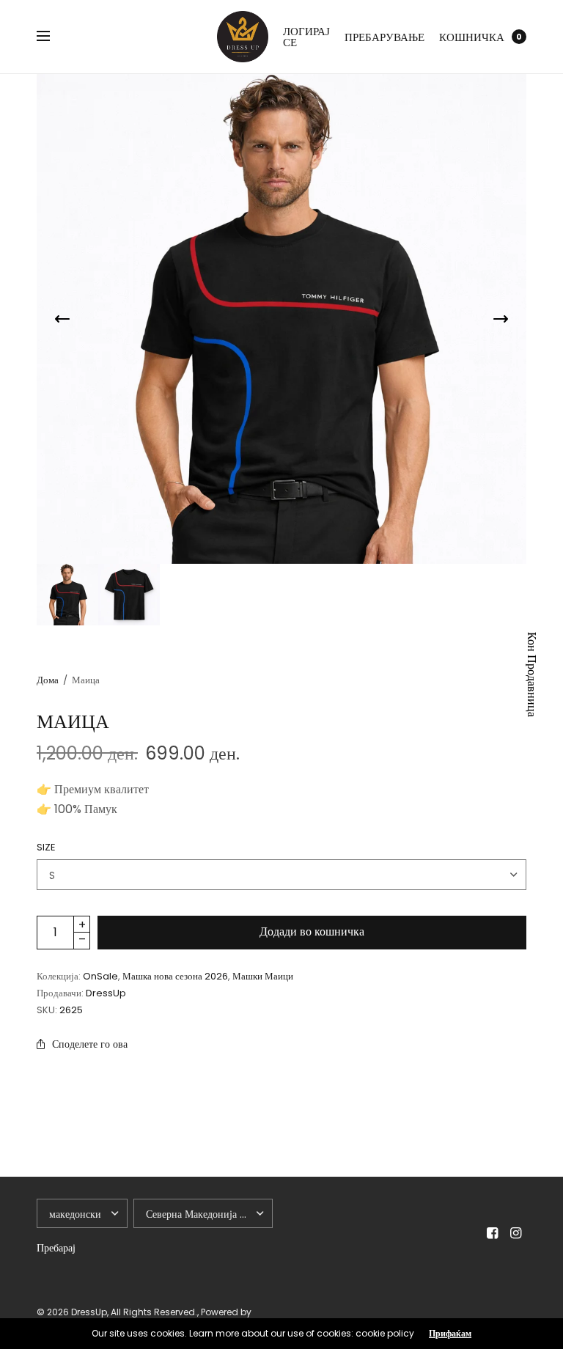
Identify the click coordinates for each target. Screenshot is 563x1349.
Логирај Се (306, 36)
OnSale (100, 976)
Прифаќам (450, 1333)
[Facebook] (492, 1233)
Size (46, 847)
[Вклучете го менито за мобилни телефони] (53, 37)
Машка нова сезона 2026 (175, 976)
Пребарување (384, 37)
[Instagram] (516, 1233)
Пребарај (56, 1247)
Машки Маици (262, 976)
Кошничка (471, 37)
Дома (48, 680)
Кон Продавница (531, 674)
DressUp (106, 993)
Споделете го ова (90, 1044)
